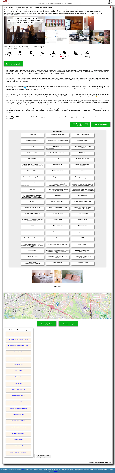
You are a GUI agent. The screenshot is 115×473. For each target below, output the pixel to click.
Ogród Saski (18, 377)
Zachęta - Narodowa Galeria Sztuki (18, 408)
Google (23, 469)
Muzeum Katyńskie (18, 351)
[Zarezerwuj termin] (111, 7)
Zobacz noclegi (68, 324)
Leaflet (100, 318)
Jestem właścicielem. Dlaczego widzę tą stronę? (43, 456)
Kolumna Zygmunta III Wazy (18, 420)
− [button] (6, 298)
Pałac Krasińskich (18, 358)
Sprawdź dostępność (13, 64)
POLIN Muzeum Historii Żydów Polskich (18, 339)
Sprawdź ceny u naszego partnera (80, 124)
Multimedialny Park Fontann (18, 402)
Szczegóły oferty (46, 324)
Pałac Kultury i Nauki (18, 364)
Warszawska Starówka (18, 414)
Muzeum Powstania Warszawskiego (18, 333)
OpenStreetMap (107, 318)
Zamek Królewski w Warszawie (18, 427)
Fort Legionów (18, 370)
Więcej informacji (101, 124)
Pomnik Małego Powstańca (18, 389)
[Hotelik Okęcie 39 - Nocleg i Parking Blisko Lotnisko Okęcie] (24, 30)
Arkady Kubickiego (18, 439)
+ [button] (6, 295)
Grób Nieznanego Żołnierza (18, 395)
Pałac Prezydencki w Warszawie (18, 452)
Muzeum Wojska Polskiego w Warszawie (18, 345)
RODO (56, 471)
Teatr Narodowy (18, 383)
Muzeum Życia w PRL (18, 445)
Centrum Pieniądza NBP (18, 433)
